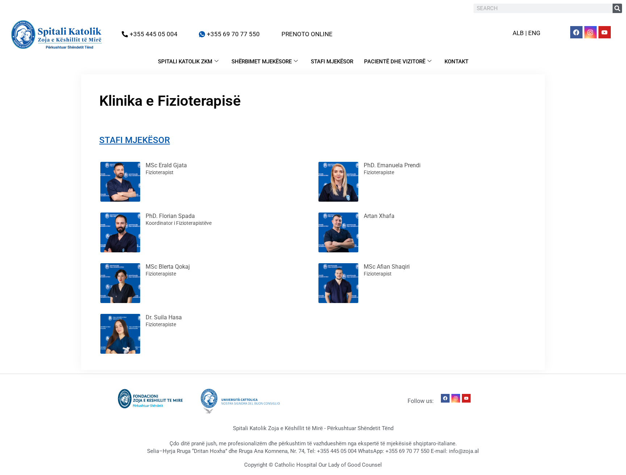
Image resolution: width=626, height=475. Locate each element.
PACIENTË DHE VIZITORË (394, 61)
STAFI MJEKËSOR (332, 61)
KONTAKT (456, 61)
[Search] (617, 8)
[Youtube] (604, 32)
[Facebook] (576, 32)
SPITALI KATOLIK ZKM (185, 61)
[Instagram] (590, 32)
